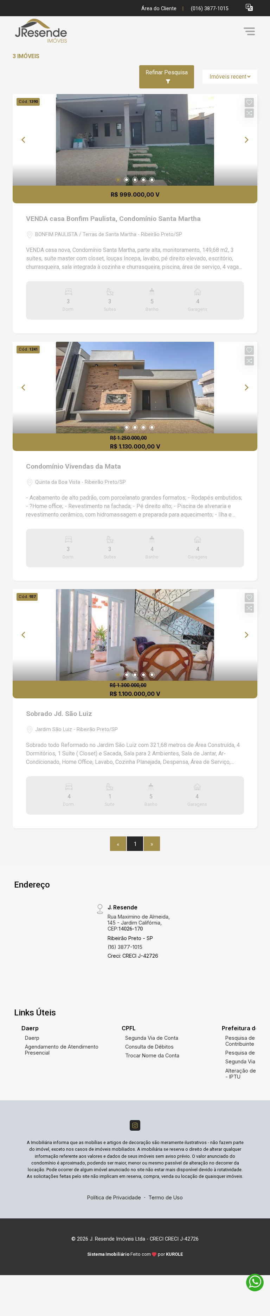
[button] (249, 7)
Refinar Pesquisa (167, 72)
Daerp (32, 1038)
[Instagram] (135, 1125)
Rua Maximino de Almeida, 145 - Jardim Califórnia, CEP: (139, 923)
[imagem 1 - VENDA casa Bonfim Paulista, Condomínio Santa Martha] (135, 140)
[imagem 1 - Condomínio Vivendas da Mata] (135, 387)
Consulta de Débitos (149, 1047)
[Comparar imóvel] (249, 113)
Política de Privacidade (114, 1197)
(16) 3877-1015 (125, 947)
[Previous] (24, 140)
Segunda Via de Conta (151, 1038)
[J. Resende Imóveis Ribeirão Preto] (65, 31)
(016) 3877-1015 (210, 9)
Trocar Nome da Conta (152, 1055)
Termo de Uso (165, 1197)
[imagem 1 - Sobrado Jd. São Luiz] (135, 635)
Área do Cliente (158, 9)
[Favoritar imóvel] (249, 102)
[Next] (246, 140)
